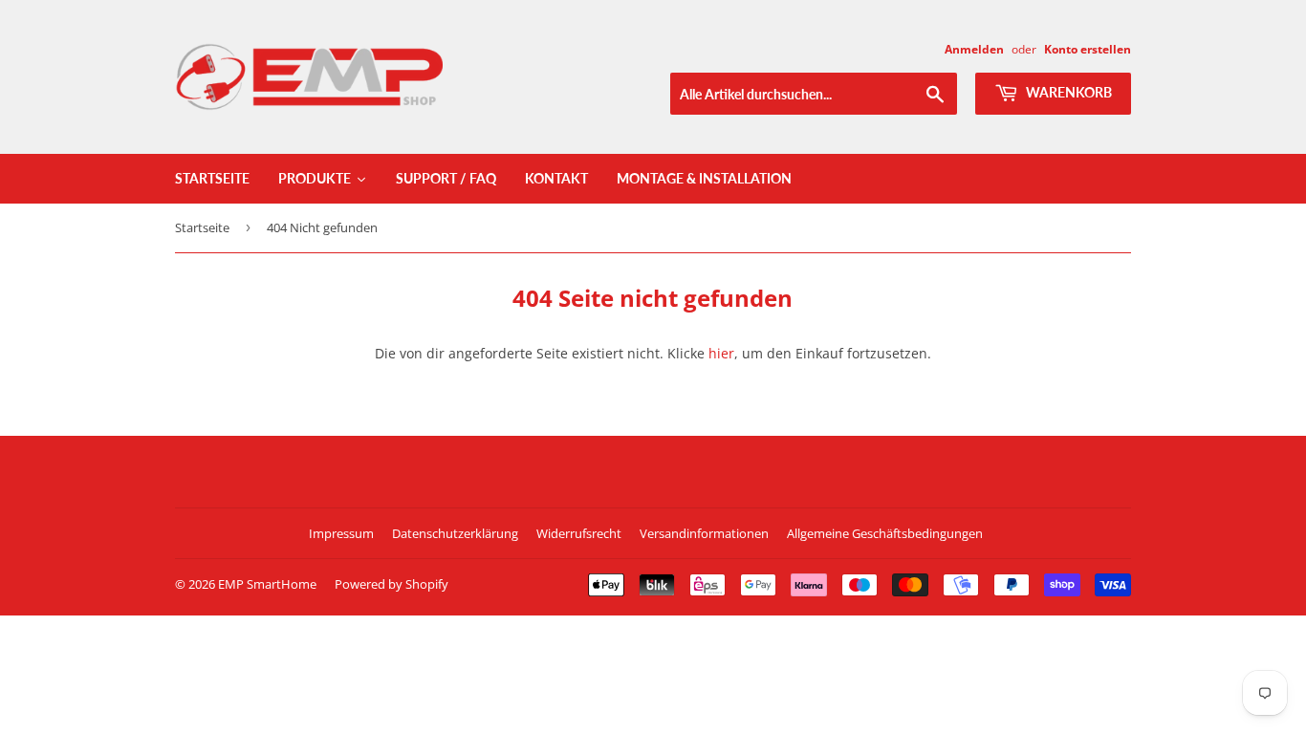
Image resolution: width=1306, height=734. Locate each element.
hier (721, 353)
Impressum (341, 533)
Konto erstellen (1087, 48)
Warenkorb (1067, 92)
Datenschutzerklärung (455, 533)
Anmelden (974, 48)
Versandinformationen (704, 533)
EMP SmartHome (267, 584)
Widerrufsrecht (578, 533)
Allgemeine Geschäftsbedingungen (885, 533)
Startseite (202, 227)
